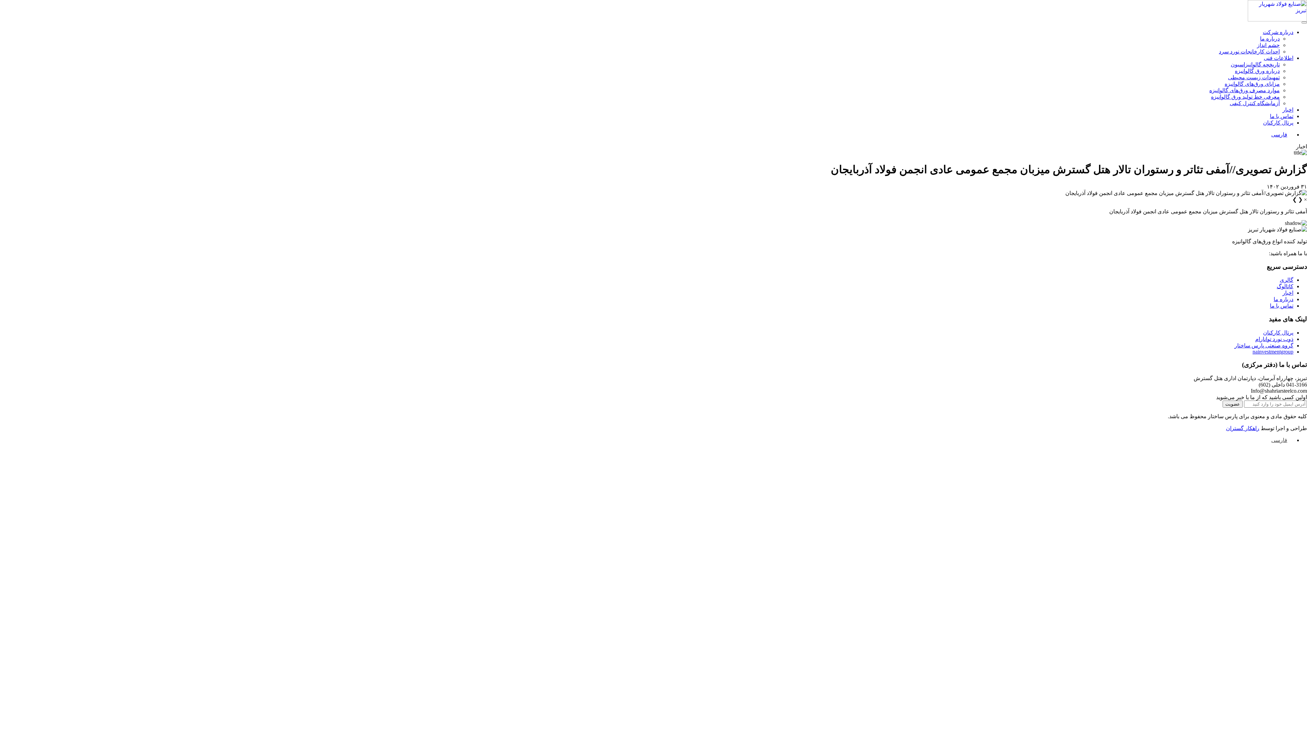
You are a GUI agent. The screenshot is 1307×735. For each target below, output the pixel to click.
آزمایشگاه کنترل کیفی (1255, 103)
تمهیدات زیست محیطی (1254, 77)
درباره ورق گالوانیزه (1257, 71)
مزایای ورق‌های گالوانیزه (1252, 84)
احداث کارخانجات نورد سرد (1249, 51)
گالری (1286, 280)
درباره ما (1270, 39)
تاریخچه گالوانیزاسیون (1255, 64)
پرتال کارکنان (1278, 123)
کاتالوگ (1285, 286)
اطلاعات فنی (1278, 58)
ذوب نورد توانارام (1274, 339)
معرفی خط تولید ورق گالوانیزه (1245, 97)
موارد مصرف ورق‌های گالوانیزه (1244, 90)
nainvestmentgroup (1273, 352)
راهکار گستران (1242, 428)
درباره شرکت (1278, 32)
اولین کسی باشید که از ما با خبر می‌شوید (1261, 397)
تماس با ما (1281, 116)
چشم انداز (1268, 45)
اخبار (1287, 110)
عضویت (1232, 404)
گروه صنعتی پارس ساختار (1264, 345)
